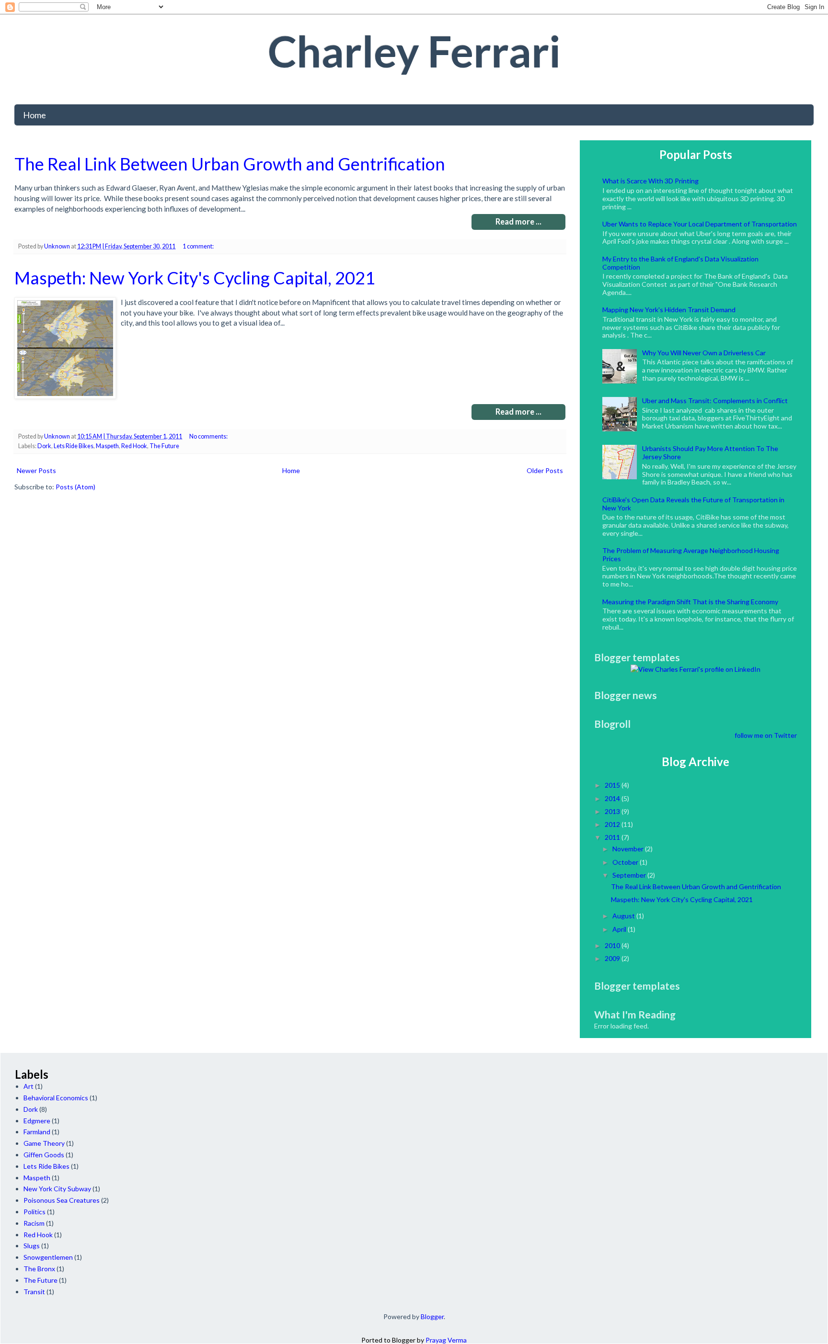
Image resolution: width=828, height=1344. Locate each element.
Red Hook (134, 446)
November (628, 849)
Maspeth (107, 446)
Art (28, 1086)
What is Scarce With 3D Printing (650, 181)
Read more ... (518, 221)
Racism (34, 1223)
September (629, 875)
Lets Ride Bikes (73, 446)
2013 (612, 811)
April (619, 929)
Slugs (31, 1246)
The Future (164, 446)
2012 (612, 824)
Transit (34, 1292)
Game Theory (44, 1143)
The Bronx (39, 1269)
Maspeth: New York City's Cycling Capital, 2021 (194, 277)
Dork (44, 446)
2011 (612, 837)
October (625, 862)
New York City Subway (57, 1189)
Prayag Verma (446, 1340)
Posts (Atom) (75, 487)
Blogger (432, 1316)
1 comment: (199, 246)
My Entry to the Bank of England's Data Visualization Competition (680, 263)
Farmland (36, 1132)
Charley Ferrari (414, 51)
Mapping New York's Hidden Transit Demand (669, 309)
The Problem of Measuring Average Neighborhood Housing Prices (690, 554)
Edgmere (36, 1121)
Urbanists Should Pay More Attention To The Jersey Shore (710, 452)
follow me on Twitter (766, 735)
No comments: (209, 436)
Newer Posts (36, 470)
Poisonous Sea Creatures (61, 1200)
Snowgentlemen (48, 1257)
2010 (612, 945)
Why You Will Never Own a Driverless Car (704, 353)
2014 (612, 798)
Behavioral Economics (55, 1098)
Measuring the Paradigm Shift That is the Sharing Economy (690, 602)
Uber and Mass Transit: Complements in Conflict (715, 400)
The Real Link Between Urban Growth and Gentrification (229, 163)
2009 (612, 958)
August (623, 916)
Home (34, 115)
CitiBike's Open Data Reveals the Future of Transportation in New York (693, 504)
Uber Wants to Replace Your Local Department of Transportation (699, 224)
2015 (612, 785)
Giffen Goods (43, 1155)
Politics (34, 1212)
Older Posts (545, 470)
